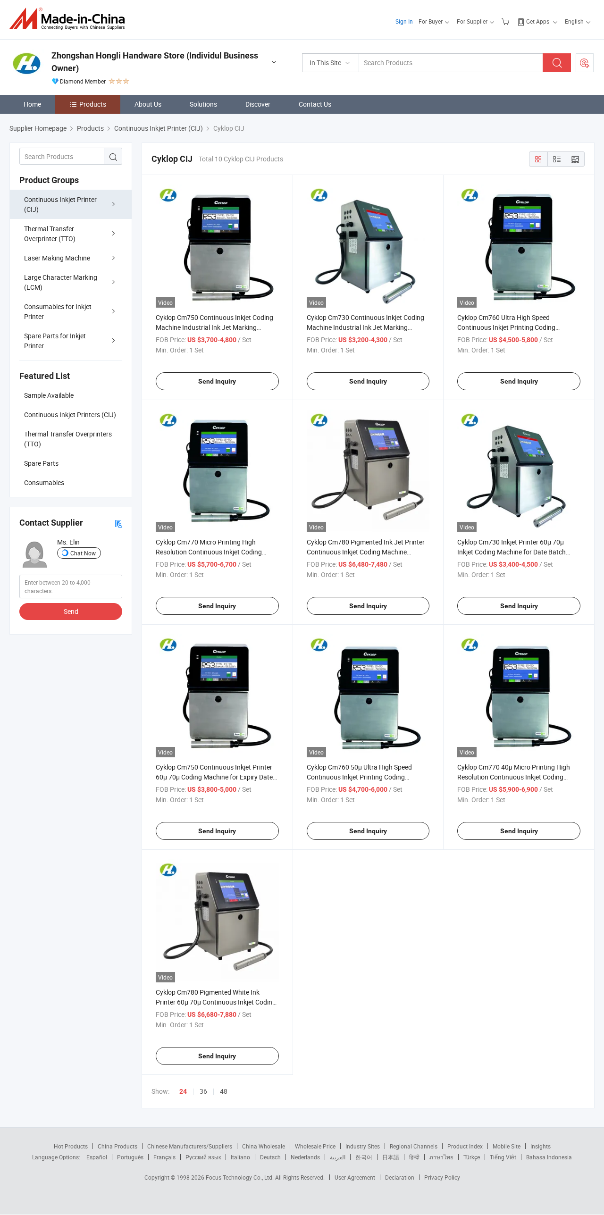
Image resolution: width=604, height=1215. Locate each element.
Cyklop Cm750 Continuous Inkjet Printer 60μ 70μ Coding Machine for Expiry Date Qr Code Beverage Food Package (214, 777)
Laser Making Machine (57, 257)
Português (130, 1157)
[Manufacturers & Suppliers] (70, 19)
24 (183, 1091)
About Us (147, 104)
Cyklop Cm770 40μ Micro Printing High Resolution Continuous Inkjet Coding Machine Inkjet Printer (513, 777)
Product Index (465, 1146)
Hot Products (71, 1146)
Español (96, 1157)
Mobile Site (506, 1146)
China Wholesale (263, 1146)
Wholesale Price (315, 1146)
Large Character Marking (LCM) (60, 282)
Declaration (399, 1177)
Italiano (240, 1157)
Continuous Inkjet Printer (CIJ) (60, 204)
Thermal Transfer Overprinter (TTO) (50, 233)
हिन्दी (414, 1157)
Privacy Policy (442, 1177)
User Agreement (355, 1177)
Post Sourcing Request (585, 62)
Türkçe (471, 1157)
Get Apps (538, 21)
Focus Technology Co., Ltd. (240, 1177)
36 (203, 1091)
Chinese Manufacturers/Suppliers (189, 1146)
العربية (337, 1157)
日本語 (390, 1157)
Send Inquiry (217, 381)
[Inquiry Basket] (507, 21)
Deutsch (270, 1157)
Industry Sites (362, 1146)
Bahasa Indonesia (549, 1157)
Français (164, 1157)
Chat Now (83, 553)
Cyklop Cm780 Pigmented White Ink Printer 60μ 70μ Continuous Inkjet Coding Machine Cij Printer (216, 1002)
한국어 (363, 1157)
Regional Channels (413, 1146)
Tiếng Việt (503, 1157)
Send (71, 611)
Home (32, 104)
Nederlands (305, 1157)
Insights (540, 1146)
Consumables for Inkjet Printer (58, 311)
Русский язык (203, 1157)
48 (223, 1091)
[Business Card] (118, 523)
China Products (117, 1146)
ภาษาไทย (441, 1157)
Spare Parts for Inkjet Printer (55, 340)
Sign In (404, 21)
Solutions (203, 104)
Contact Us (315, 104)
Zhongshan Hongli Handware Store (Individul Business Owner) (154, 61)
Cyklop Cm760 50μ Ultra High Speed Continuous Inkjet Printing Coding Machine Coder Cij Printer (359, 777)
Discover (257, 104)
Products (92, 104)
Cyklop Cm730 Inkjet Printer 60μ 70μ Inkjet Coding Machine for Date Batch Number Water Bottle (511, 551)
